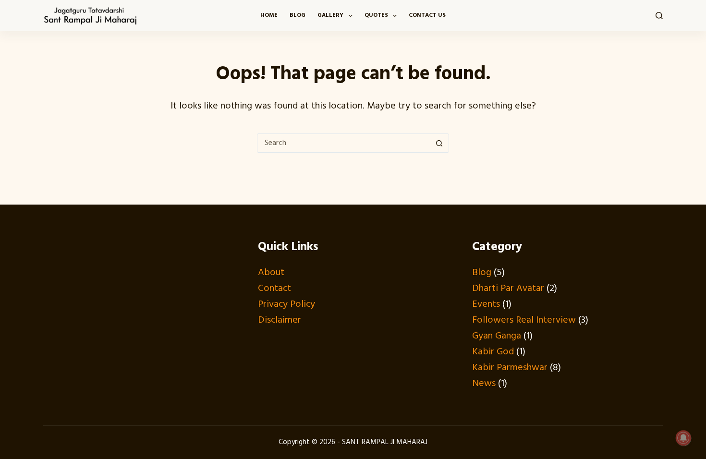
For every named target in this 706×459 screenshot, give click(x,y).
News (484, 383)
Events (486, 304)
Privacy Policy (286, 304)
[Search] (659, 15)
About (271, 272)
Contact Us (427, 15)
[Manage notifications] (683, 438)
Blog (297, 15)
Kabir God (493, 352)
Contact (274, 288)
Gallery (330, 15)
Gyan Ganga (496, 336)
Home (269, 15)
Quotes (376, 15)
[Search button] (439, 143)
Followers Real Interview (524, 320)
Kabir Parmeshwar (510, 367)
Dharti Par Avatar (508, 288)
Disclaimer (279, 320)
